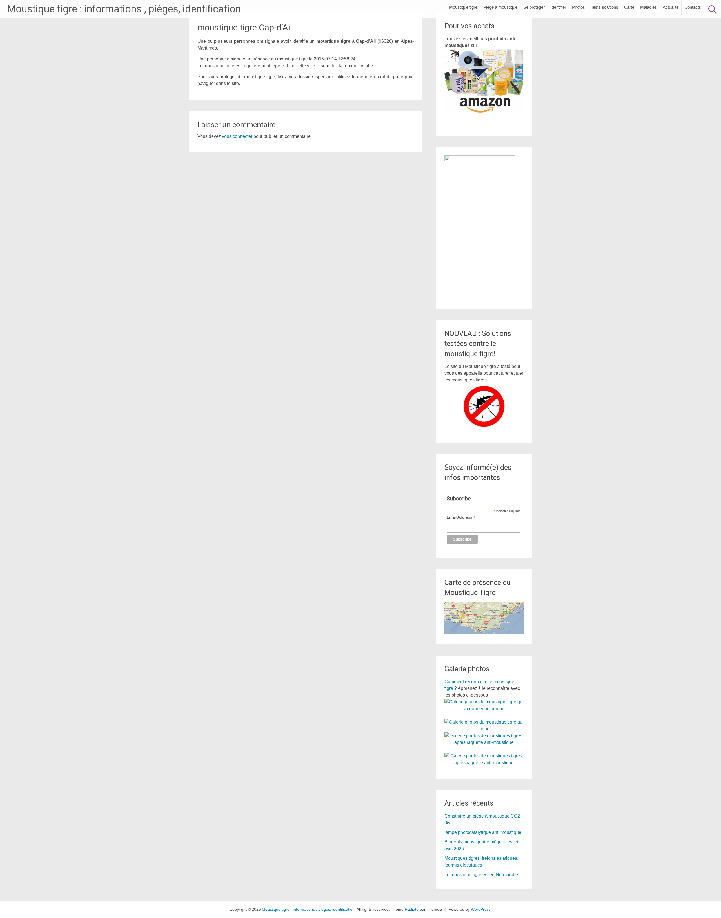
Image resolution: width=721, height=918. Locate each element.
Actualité (670, 7)
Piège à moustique (500, 7)
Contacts (692, 7)
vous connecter (237, 136)
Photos (578, 7)
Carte (629, 7)
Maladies (648, 7)
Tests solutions (604, 7)
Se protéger (534, 7)
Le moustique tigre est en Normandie (481, 874)
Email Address (461, 517)
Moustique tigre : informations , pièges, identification (124, 9)
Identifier (558, 7)
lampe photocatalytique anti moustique (482, 832)
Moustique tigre (463, 7)
